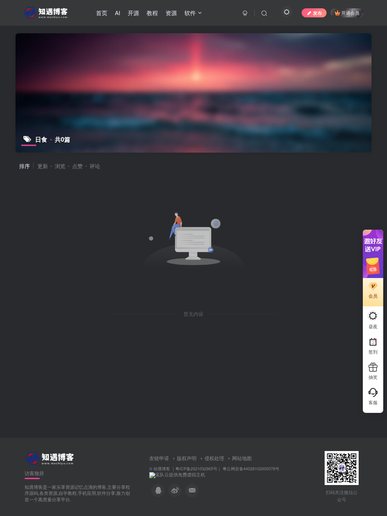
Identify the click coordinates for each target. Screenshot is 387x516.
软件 (190, 13)
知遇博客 (161, 468)
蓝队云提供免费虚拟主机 (180, 474)
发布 (317, 12)
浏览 (60, 166)
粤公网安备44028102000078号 (250, 468)
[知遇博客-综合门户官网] (50, 457)
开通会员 (350, 12)
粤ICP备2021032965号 (196, 468)
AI (117, 13)
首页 (101, 13)
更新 (42, 166)
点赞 (77, 166)
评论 (95, 166)
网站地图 (242, 458)
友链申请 (159, 458)
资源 (171, 13)
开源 (133, 13)
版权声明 (187, 458)
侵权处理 (214, 458)
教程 (152, 13)
